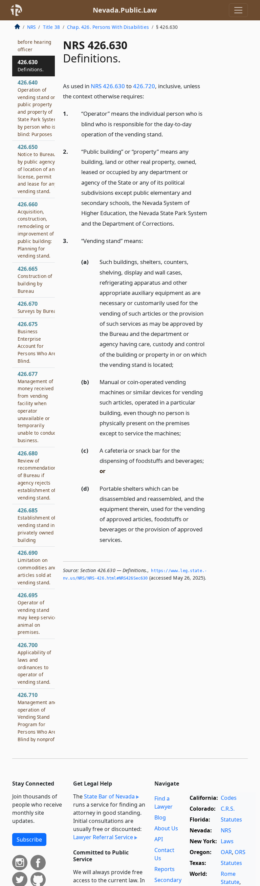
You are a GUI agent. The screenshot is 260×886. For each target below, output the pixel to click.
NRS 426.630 (108, 86)
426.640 (38, 108)
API (158, 839)
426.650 (37, 168)
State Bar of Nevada (109, 796)
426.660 (36, 230)
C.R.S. (228, 808)
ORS (240, 852)
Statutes (231, 819)
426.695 (37, 613)
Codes (229, 798)
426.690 (37, 567)
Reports (164, 869)
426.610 (34, 37)
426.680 (37, 475)
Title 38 (51, 27)
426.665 (35, 279)
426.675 (37, 342)
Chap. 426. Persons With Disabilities (108, 27)
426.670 (38, 307)
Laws (227, 841)
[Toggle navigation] (238, 10)
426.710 (38, 724)
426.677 (38, 407)
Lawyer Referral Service (103, 837)
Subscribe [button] (29, 839)
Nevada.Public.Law (125, 10)
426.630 (31, 65)
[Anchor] (148, 96)
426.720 (144, 86)
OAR (226, 852)
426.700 (34, 663)
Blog (160, 817)
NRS (31, 27)
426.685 (37, 525)
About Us (166, 828)
